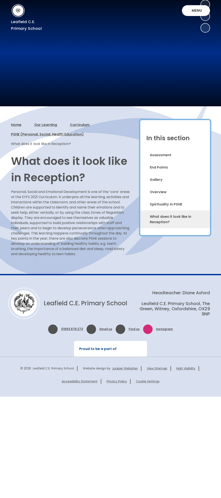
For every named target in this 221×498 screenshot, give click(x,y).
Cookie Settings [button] (147, 381)
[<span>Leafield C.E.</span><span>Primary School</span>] (18, 10)
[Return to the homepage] (24, 303)
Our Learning (45, 124)
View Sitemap (157, 368)
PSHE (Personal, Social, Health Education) (47, 134)
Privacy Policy (117, 381)
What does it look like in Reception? (41, 143)
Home (16, 124)
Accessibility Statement (80, 381)
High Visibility (185, 368)
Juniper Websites (125, 368)
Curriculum (80, 124)
